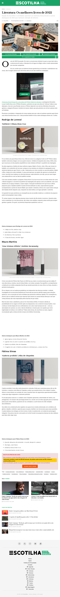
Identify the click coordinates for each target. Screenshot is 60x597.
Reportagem (31, 587)
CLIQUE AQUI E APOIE (30, 466)
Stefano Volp (53, 474)
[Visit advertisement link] (30, 86)
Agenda (31, 566)
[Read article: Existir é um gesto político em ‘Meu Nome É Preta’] (5, 512)
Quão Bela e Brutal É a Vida (35, 474)
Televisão (31, 589)
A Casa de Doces (10, 471)
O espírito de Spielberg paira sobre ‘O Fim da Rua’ (23, 517)
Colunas (31, 571)
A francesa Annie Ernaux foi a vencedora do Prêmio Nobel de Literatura (21, 102)
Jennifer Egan (39, 471)
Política (31, 585)
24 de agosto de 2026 (15, 513)
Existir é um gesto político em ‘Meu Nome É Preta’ (23, 511)
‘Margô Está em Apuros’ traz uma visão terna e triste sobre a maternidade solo (31, 530)
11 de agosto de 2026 (15, 532)
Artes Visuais (31, 568)
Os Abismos (15, 474)
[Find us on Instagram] (19, 543)
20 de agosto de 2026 (15, 519)
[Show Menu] (2, 3)
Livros (53, 471)
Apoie (30, 560)
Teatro (31, 583)
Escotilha (6, 20)
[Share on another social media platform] (57, 57)
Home (3, 9)
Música (31, 581)
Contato (30, 564)
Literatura (8, 9)
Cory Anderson (20, 471)
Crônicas (31, 579)
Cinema (31, 573)
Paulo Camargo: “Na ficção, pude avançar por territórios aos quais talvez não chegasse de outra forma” (15, 498)
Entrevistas (6, 493)
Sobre (30, 558)
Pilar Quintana (23, 474)
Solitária (46, 474)
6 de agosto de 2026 (37, 500)
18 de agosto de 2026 (8, 501)
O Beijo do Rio (6, 474)
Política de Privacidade (30, 562)
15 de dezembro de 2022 (17, 20)
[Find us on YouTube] (35, 543)
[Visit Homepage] (31, 3)
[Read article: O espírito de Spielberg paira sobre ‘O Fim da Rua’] (5, 518)
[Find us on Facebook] (30, 543)
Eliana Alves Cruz (30, 471)
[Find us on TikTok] (40, 543)
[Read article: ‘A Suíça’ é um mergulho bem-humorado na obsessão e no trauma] (44, 488)
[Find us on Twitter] (24, 543)
